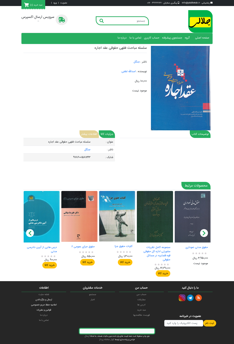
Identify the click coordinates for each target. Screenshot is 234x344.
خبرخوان (198, 298)
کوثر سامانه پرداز (106, 339)
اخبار (93, 299)
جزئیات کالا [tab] (107, 134)
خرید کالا (50, 265)
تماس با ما (135, 38)
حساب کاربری (151, 38)
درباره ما (122, 38)
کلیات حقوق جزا (123, 246)
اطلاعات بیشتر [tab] (89, 134)
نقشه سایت (43, 294)
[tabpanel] (69, 149)
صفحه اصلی (202, 38)
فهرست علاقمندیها (141, 315)
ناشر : (144, 62)
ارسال (87, 336)
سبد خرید (141, 310)
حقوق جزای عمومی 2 (83, 247)
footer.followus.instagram (182, 298)
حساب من (141, 294)
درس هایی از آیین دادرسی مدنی (42, 249)
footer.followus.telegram (190, 298)
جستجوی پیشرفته (172, 38)
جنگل (137, 62)
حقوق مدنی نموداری (197, 247)
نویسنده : (142, 71)
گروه (187, 38)
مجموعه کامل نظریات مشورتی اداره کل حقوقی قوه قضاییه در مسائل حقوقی (156, 253)
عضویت (63, 3)
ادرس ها (141, 305)
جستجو (92, 294)
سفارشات (141, 299)
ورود (55, 3)
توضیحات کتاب (200, 134)
